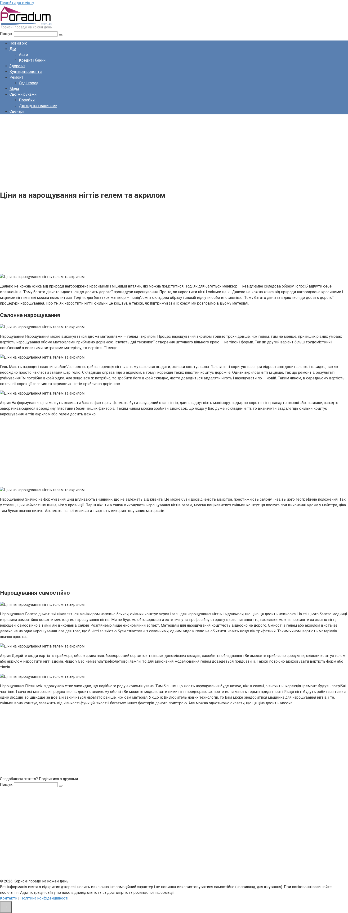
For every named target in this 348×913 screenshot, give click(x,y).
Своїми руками (22, 94)
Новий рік (18, 43)
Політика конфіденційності (44, 898)
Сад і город (28, 83)
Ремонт (16, 77)
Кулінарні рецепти (25, 71)
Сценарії (16, 111)
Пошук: (7, 33)
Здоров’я (17, 66)
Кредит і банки (32, 60)
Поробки (27, 100)
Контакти (8, 898)
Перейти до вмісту (17, 2)
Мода (14, 88)
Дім (12, 49)
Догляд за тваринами (38, 105)
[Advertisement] (142, 151)
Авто (23, 54)
